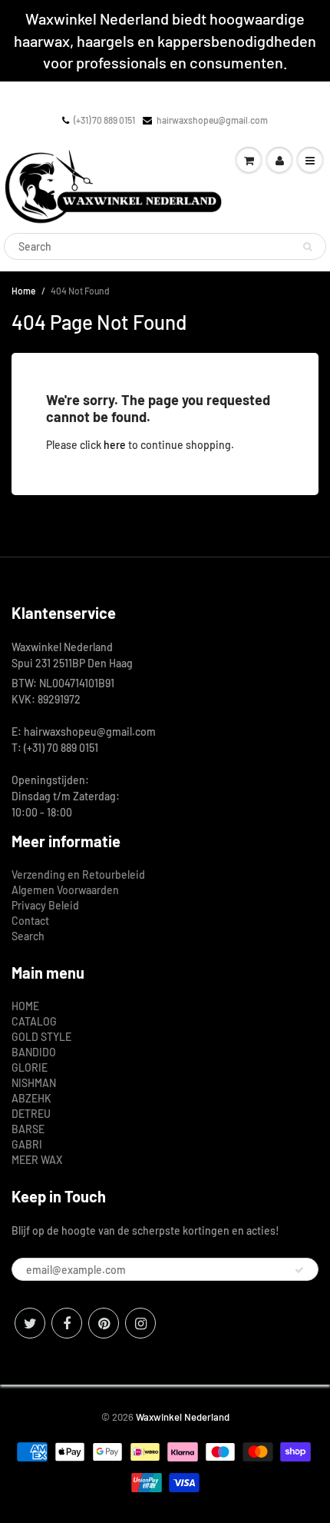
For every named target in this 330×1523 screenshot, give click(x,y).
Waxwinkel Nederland (182, 1417)
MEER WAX (37, 1159)
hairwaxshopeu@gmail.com (212, 120)
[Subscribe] (299, 1270)
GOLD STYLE (41, 1036)
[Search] (307, 246)
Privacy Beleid (45, 905)
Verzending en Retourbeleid (78, 874)
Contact (30, 920)
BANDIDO (34, 1052)
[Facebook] (66, 1323)
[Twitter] (30, 1323)
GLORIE (30, 1067)
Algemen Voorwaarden (65, 889)
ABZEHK (31, 1098)
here (115, 444)
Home (23, 290)
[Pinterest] (103, 1323)
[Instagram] (140, 1323)
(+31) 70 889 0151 (104, 120)
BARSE (28, 1129)
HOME (25, 1006)
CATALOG (34, 1021)
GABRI (27, 1144)
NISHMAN (34, 1082)
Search (28, 936)
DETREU (31, 1113)
